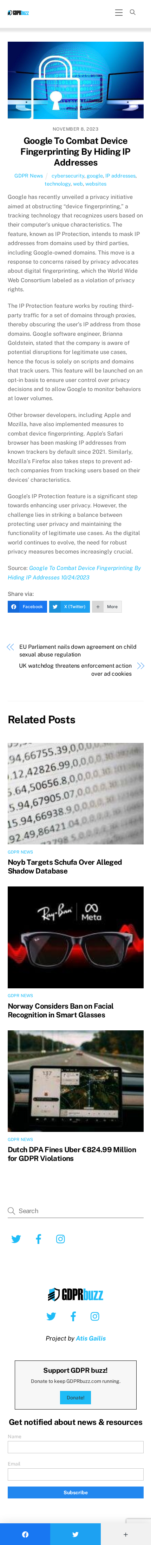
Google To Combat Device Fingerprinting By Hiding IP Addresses (75, 151)
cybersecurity (68, 176)
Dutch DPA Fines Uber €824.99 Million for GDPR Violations (72, 1154)
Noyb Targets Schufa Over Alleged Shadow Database (65, 866)
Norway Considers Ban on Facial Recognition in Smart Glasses (61, 1010)
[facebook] (74, 1316)
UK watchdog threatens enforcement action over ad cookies (75, 669)
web (78, 184)
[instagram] (96, 1316)
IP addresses (120, 176)
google (95, 176)
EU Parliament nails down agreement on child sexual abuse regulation (78, 650)
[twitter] (52, 1316)
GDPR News (28, 176)
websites (95, 184)
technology (58, 184)
